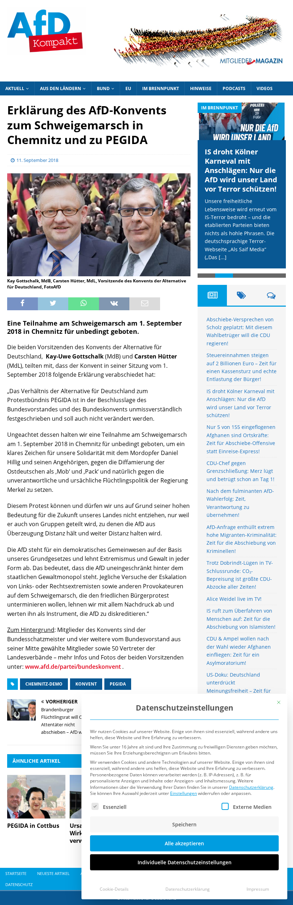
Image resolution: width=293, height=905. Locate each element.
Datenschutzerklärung (251, 787)
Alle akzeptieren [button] (184, 843)
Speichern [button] (184, 824)
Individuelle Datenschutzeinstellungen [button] (185, 862)
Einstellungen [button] (183, 793)
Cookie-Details (114, 889)
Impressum (258, 889)
